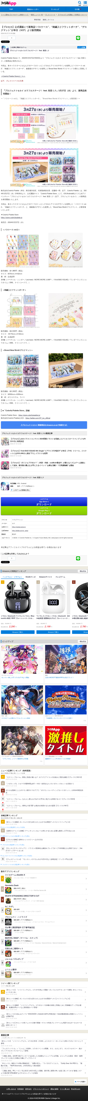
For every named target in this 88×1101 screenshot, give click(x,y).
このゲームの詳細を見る (21, 490)
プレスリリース (50, 15)
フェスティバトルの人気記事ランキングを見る (15, 864)
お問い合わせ (11, 1089)
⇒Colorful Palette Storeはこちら (13, 76)
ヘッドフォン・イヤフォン (12, 577)
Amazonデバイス (45, 577)
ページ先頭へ (81, 1081)
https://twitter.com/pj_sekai (20, 530)
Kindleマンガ (31, 577)
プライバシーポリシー (41, 1089)
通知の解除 (54, 1089)
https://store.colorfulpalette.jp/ (29, 415)
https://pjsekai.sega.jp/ (19, 527)
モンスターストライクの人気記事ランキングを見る (17, 855)
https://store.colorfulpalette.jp (11, 217)
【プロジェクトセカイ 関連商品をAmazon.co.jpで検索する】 (44, 425)
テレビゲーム (60, 577)
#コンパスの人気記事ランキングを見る (13, 827)
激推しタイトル (48, 19)
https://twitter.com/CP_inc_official (37, 418)
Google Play (44, 511)
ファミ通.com (65, 1089)
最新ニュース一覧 (37, 15)
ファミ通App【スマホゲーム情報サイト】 (15, 15)
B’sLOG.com (75, 1089)
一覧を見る (82, 571)
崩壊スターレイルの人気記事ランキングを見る (15, 836)
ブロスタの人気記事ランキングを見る (13, 844)
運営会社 (28, 1089)
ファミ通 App (8, 3)
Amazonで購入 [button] (17, 632)
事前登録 (37, 19)
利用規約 (20, 1089)
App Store (44, 502)
